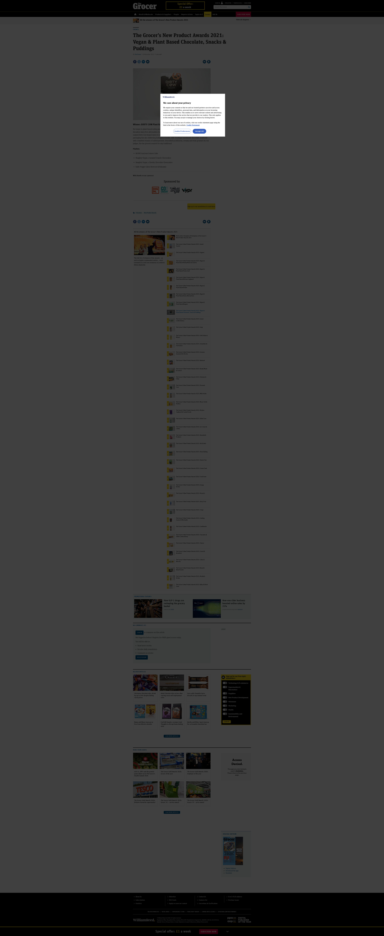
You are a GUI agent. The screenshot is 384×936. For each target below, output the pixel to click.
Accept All (199, 131)
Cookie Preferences (182, 131)
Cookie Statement (193, 125)
